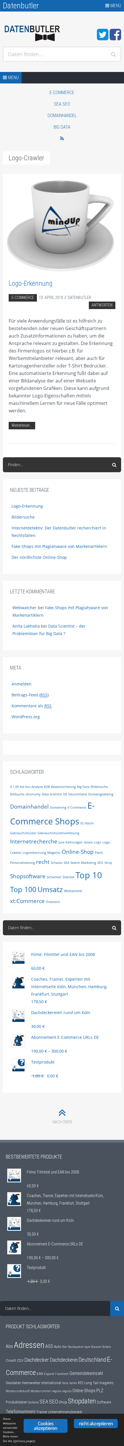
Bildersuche (23, 517)
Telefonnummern (20, 1411)
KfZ (80, 1382)
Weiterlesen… (22, 425)
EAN (40, 1373)
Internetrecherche (33, 841)
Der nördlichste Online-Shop (39, 557)
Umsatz (50, 889)
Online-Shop (78, 852)
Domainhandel (62, 115)
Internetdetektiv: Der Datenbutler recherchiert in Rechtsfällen (59, 531)
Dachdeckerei (64, 1360)
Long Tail (91, 1382)
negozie (56, 1391)
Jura (61, 842)
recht (43, 862)
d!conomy (33, 794)
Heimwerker (31, 1382)
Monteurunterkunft (18, 1391)
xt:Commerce (27, 901)
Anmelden (21, 684)
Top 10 (89, 875)
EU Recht (87, 823)
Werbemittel (73, 891)
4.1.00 (14, 787)
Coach (11, 1360)
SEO (100, 863)
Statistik (68, 877)
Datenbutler (21, 5)
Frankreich (62, 1374)
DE (65, 794)
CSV (20, 1360)
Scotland (33, 1402)
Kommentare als (32, 705)
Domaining (58, 807)
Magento (54, 853)
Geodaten (13, 1382)
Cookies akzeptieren (45, 1425)
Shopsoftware (28, 876)
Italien (73, 1383)
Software (104, 1402)
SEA (66, 863)
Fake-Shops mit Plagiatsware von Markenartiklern (59, 546)
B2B (47, 787)
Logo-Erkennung (30, 283)
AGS (49, 1346)
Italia (65, 1383)
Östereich (53, 902)
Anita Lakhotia (26, 626)
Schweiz (57, 863)
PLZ (99, 1390)
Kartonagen (74, 842)
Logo (97, 842)
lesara (88, 842)
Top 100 (23, 889)
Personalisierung (22, 863)
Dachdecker (36, 1360)
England (49, 1374)
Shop (108, 863)
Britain (106, 1347)
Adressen (29, 1345)
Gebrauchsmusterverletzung (58, 833)
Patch (99, 853)
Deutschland (77, 794)
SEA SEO (62, 104)
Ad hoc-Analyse (31, 787)
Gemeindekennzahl (86, 1373)
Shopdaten (82, 1401)
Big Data (62, 127)
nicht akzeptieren (96, 1423)
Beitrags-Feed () (30, 695)
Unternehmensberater (65, 1411)
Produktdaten (16, 1402)
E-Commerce (62, 92)
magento (106, 1382)
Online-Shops (83, 1390)
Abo (9, 1346)
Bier (64, 1347)
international (51, 1382)
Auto (57, 1346)
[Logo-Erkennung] (62, 223)
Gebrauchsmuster (23, 833)
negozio (67, 1391)
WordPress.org (26, 716)
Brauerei (96, 1347)
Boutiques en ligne (79, 1347)
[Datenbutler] (32, 33)
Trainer (41, 1411)
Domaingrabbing (100, 794)
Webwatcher (24, 607)
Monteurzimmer (41, 1391)
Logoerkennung (34, 853)
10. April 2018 (51, 297)
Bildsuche (17, 794)
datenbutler (79, 297)
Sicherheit (54, 877)
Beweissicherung (63, 787)
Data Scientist (52, 794)
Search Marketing (83, 863)
